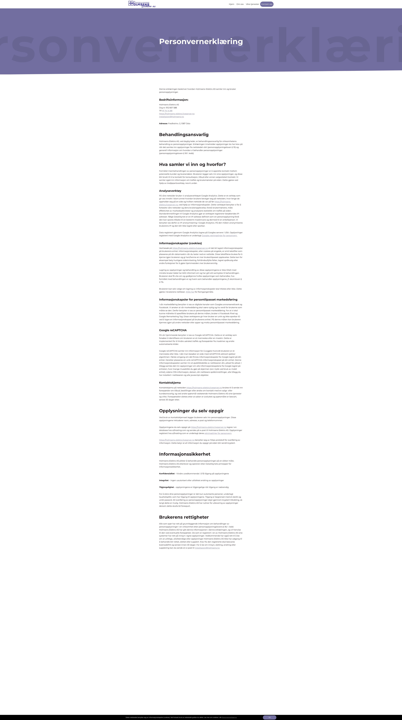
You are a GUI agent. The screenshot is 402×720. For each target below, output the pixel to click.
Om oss (240, 4)
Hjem (231, 4)
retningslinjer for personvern (218, 433)
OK (270, 717)
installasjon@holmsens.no (171, 117)
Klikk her (190, 292)
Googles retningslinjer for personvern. (219, 235)
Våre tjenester (252, 4)
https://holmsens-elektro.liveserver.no (177, 114)
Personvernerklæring (229, 717)
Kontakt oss (266, 4)
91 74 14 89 (167, 111)
